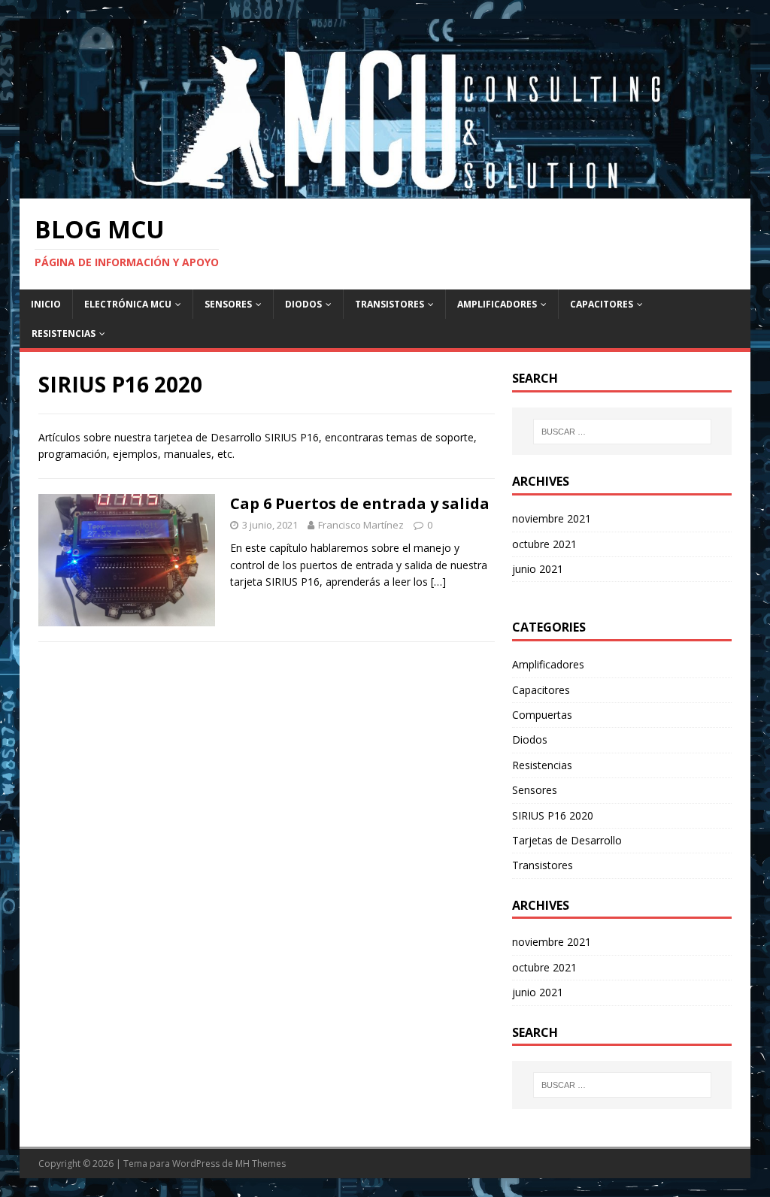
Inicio (46, 304)
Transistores (389, 304)
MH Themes (260, 1163)
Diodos (303, 304)
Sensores (228, 304)
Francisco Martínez (361, 525)
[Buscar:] (622, 431)
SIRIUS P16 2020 (552, 815)
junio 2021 (537, 569)
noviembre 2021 (551, 518)
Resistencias (63, 333)
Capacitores (601, 304)
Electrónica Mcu (127, 304)
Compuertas (542, 715)
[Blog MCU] (385, 189)
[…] (438, 581)
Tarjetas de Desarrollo (567, 840)
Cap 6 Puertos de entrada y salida (360, 503)
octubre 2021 (544, 544)
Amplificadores (497, 304)
